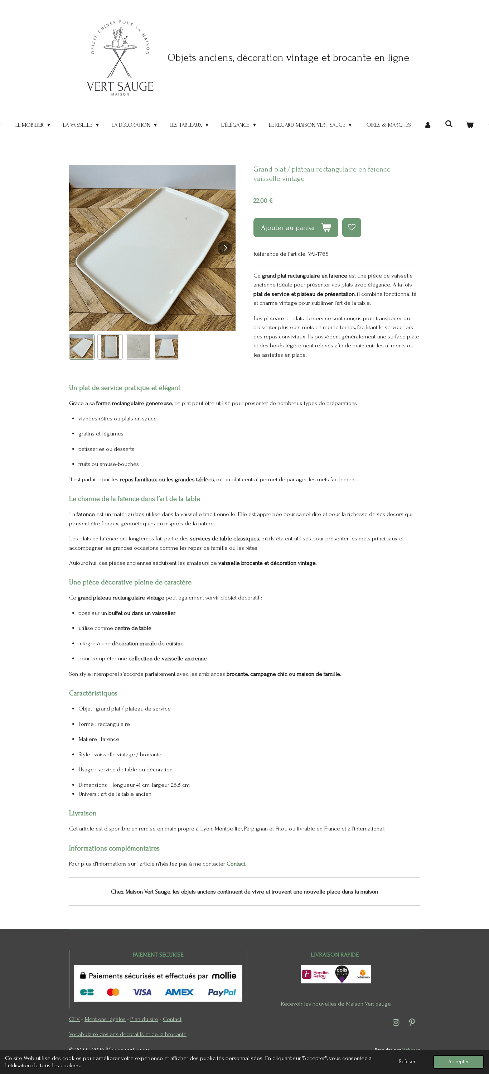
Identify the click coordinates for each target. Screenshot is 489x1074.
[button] (82, 347)
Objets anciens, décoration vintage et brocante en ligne (288, 57)
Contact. (236, 863)
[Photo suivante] (225, 248)
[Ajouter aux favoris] (351, 227)
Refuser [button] (407, 1062)
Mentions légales (105, 1019)
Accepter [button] (458, 1062)
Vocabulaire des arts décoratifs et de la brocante (128, 1034)
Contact (172, 1019)
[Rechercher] (448, 124)
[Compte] (427, 125)
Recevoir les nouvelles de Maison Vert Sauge (336, 1003)
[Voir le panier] (469, 125)
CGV (74, 1019)
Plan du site (144, 1019)
